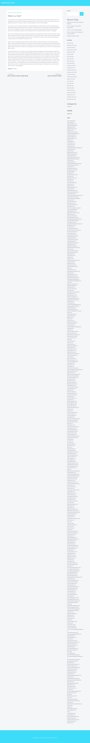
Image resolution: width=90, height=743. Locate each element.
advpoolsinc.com (70, 507)
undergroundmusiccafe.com (73, 719)
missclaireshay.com (71, 120)
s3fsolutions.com (71, 227)
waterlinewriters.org (71, 540)
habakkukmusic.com (71, 558)
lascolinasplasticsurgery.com (73, 600)
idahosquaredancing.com (72, 252)
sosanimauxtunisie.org (72, 182)
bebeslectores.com (71, 214)
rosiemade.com (70, 273)
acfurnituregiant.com (71, 136)
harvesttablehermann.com (73, 220)
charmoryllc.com (70, 364)
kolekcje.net (69, 318)
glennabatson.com (71, 380)
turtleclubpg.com (71, 491)
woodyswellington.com (72, 645)
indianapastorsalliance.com (73, 510)
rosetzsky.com (70, 409)
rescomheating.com (71, 713)
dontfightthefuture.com (72, 236)
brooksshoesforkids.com (72, 531)
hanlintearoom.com (71, 686)
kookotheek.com (70, 189)
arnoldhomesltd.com (71, 238)
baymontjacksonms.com (72, 466)
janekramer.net (70, 439)
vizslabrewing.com (71, 261)
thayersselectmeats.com (72, 532)
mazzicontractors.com (72, 640)
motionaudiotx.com (71, 710)
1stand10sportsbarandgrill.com (74, 280)
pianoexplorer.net (71, 635)
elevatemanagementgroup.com (74, 691)
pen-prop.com (70, 566)
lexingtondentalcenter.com (73, 299)
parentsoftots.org (71, 543)
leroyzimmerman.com (72, 692)
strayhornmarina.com (71, 382)
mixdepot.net (70, 623)
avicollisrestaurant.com (72, 501)
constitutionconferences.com (73, 518)
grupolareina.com (71, 206)
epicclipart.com (70, 176)
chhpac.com (69, 707)
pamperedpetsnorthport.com (73, 271)
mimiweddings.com (71, 715)
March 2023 (69, 90)
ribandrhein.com (70, 317)
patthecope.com (70, 520)
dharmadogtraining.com (72, 708)
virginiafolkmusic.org (71, 314)
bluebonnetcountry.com (72, 174)
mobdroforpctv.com (71, 350)
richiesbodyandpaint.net (72, 125)
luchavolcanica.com (71, 486)
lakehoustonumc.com (72, 556)
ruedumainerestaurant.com (73, 407)
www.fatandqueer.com (72, 583)
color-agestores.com (71, 337)
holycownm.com (70, 488)
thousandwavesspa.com (72, 496)
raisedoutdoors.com (71, 244)
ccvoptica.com (70, 612)
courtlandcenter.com (71, 497)
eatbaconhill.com (71, 146)
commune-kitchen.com (72, 394)
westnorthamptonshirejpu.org (73, 198)
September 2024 (71, 49)
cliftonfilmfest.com (71, 241)
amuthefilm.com (70, 396)
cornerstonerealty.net (72, 627)
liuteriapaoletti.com (71, 472)
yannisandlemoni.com (71, 265)
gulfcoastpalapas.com (72, 537)
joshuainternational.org (72, 562)
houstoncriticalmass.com (72, 368)
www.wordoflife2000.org (72, 250)
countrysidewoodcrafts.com (73, 157)
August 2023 (70, 79)
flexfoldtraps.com (71, 578)
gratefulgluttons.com (72, 349)
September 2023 (71, 76)
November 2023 (70, 72)
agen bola (69, 113)
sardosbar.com (70, 257)
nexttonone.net (70, 559)
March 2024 (69, 63)
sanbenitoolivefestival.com (73, 353)
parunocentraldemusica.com (73, 654)
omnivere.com (70, 139)
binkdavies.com (70, 390)
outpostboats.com (71, 344)
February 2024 (70, 65)
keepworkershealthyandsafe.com (74, 163)
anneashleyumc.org (71, 585)
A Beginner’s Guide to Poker (73, 36)
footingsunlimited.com (72, 589)
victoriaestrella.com (71, 494)
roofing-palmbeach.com (72, 234)
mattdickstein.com (71, 553)
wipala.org (69, 339)
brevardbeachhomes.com (72, 228)
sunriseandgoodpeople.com (73, 474)
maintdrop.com (70, 179)
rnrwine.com (69, 697)
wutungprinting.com (71, 461)
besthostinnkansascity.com (73, 716)
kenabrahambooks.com (72, 393)
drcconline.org (70, 502)
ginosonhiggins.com (71, 459)
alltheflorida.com (71, 673)
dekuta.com (69, 619)
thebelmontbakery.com (72, 154)
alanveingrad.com (71, 458)
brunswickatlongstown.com (73, 436)
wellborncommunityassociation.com (75, 195)
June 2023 (69, 83)
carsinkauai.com (70, 677)
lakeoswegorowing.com (72, 699)
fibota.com (69, 651)
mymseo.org (69, 705)
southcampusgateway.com (73, 192)
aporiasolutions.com (71, 534)
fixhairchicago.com (71, 515)
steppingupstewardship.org (73, 610)
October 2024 (70, 47)
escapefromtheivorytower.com (74, 230)
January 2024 (70, 67)
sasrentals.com (70, 290)
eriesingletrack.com (71, 269)
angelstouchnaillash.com (72, 284)
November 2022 (70, 99)
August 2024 (70, 52)
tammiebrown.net (71, 445)
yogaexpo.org (70, 330)
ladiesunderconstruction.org (73, 212)
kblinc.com (69, 268)
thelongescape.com (71, 448)
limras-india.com (70, 122)
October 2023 (70, 74)
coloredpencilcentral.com (72, 239)
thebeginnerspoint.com (72, 360)
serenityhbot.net (70, 561)
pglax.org (69, 469)
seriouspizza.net (70, 523)
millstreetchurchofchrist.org (73, 678)
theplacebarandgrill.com (72, 504)
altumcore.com (70, 526)
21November (19, 12)
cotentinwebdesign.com (72, 209)
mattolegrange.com (71, 450)
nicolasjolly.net (70, 399)
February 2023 (70, 92)
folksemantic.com (71, 255)
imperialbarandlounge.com (73, 242)
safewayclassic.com (71, 155)
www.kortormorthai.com (72, 581)
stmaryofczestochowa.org (73, 426)
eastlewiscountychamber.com (73, 374)
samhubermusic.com (71, 721)
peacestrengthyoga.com (72, 575)
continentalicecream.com (72, 387)
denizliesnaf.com (71, 516)
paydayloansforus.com (72, 152)
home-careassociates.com (73, 331)
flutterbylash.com (71, 684)
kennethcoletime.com (72, 433)
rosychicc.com (70, 342)
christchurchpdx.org (71, 391)
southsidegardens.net (71, 637)
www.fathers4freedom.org (73, 569)
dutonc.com (69, 447)
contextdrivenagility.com (72, 421)
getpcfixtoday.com (71, 171)
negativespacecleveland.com (73, 471)
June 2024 (69, 56)
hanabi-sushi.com (71, 616)
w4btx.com (69, 282)
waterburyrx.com (8, 2)
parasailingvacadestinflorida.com (74, 680)
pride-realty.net (70, 681)
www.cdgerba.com (71, 653)
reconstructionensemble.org (73, 483)
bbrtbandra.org (70, 173)
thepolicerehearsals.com (72, 371)
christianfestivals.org (71, 453)
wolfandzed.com (71, 618)
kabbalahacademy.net (72, 285)
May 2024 (69, 58)
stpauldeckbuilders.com (72, 588)
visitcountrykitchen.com (72, 455)
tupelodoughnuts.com (72, 274)
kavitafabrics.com (71, 485)
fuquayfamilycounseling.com (73, 700)
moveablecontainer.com (72, 204)
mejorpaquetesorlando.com (73, 279)
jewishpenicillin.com (71, 307)
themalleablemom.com (72, 431)
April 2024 (69, 61)
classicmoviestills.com (72, 355)
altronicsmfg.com (71, 144)
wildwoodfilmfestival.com (73, 196)
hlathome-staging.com (72, 296)
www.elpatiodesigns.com (72, 648)
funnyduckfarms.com (71, 688)
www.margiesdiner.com (72, 594)
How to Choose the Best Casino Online (17, 75)
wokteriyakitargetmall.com (73, 298)
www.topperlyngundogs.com (73, 570)
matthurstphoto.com (71, 672)
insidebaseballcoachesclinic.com (74, 675)
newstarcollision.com (71, 288)
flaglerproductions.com (72, 383)
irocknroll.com (70, 249)
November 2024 (70, 45)
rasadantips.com (70, 141)
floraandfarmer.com (71, 225)
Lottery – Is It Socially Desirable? (74, 29)
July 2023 (69, 81)
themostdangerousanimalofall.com (75, 369)
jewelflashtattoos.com (72, 170)
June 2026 (69, 43)
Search (68, 10)
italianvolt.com (70, 258)
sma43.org (69, 604)
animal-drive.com (71, 528)
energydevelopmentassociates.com (75, 223)
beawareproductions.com (72, 420)
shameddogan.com (71, 542)
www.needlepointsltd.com (73, 597)
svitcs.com (69, 521)
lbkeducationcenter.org (72, 322)
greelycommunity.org (71, 406)
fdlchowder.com (70, 596)
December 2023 (70, 70)
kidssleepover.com (71, 149)
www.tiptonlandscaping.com (73, 608)
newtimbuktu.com (71, 143)
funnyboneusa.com (71, 480)
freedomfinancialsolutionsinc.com (74, 577)
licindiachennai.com (71, 127)
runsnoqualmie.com (71, 591)
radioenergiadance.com (72, 187)
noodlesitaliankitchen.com (73, 165)
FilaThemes (55, 737)
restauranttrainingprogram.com (74, 304)
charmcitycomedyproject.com (73, 418)
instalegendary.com (71, 162)
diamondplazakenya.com (72, 661)
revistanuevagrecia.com (72, 412)
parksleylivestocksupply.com (73, 334)
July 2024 (69, 54)
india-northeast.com (71, 233)
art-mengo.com (70, 442)
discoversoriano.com (71, 358)
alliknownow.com (71, 372)
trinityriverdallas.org (71, 323)
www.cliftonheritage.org (72, 602)
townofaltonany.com (71, 467)
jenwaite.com (70, 689)
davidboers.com (70, 550)
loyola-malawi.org (71, 341)
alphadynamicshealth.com (73, 683)
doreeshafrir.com (70, 417)
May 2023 (69, 85)
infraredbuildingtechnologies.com (74, 219)
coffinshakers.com (71, 425)
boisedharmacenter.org (72, 336)
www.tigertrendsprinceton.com (74, 567)
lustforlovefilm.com (71, 398)
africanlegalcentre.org (72, 402)
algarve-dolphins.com (72, 456)
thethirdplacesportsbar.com (73, 642)
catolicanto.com (70, 320)
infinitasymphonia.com (72, 401)
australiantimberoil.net (72, 215)
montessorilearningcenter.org (73, 667)
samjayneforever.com (72, 670)
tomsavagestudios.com (72, 309)
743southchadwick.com (72, 231)
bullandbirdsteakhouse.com (73, 599)
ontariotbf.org (70, 160)
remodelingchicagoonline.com (73, 605)
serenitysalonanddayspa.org (73, 133)
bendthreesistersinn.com (72, 477)
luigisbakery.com (70, 615)
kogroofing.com (70, 184)
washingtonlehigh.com (72, 613)
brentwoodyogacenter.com (73, 607)
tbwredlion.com (70, 662)
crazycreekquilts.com (71, 388)
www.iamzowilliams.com (72, 632)
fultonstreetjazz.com (72, 201)
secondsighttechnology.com (73, 292)
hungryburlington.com (72, 434)
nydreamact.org (70, 166)
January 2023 (70, 94)
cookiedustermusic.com (72, 482)
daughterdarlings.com (72, 128)
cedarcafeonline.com (71, 135)
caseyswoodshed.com (72, 513)
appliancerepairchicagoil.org (73, 158)
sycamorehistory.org (71, 626)
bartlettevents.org (71, 203)
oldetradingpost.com (71, 211)
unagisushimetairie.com (72, 168)
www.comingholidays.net (72, 361)
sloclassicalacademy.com (72, 377)
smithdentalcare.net (71, 718)
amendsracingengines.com (72, 580)
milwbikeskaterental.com (72, 464)
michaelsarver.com (71, 293)
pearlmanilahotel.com (72, 177)
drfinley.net (69, 694)
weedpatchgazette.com (72, 266)
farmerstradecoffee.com (72, 547)
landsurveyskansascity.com (73, 586)
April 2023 (69, 88)
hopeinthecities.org (71, 347)
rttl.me (68, 711)
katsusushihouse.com (71, 404)
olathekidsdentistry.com (72, 276)
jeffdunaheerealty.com (72, 574)
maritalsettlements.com (72, 463)
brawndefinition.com (71, 385)
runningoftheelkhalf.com (72, 572)
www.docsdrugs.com (71, 593)
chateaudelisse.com (71, 193)
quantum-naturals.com (72, 665)
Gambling (14, 68)
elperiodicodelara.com (72, 124)
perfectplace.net (70, 325)
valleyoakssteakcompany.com (73, 512)
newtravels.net (70, 151)
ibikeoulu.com (70, 423)
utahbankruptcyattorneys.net (73, 247)
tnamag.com (70, 529)
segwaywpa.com (70, 536)
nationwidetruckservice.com (73, 490)
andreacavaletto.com (72, 333)
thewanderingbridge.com (72, 429)
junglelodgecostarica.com (72, 452)
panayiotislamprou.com (72, 190)
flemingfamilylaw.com (72, 696)
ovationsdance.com (71, 315)
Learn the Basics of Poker (54, 75)
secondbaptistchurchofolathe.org (74, 703)
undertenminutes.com (72, 138)
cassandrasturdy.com (71, 352)
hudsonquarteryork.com (72, 650)
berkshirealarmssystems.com (73, 260)
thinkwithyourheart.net (72, 246)
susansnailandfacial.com (72, 564)
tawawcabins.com (71, 253)
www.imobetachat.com (72, 551)
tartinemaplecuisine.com (72, 437)
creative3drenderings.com (72, 545)
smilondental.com (71, 287)
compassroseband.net (72, 524)
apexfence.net (70, 722)
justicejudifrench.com (71, 428)
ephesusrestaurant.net (72, 643)
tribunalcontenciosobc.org (73, 375)
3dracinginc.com (70, 366)
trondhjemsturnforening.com (73, 659)
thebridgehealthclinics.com (73, 539)
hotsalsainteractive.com (72, 131)
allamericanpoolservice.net (73, 306)
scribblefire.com (70, 328)
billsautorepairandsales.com (73, 664)
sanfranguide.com (71, 363)
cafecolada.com (70, 356)
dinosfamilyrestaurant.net (73, 217)
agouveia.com (70, 702)
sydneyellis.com (70, 301)
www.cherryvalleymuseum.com (74, 208)
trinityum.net (70, 638)
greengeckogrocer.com (72, 295)
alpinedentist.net (71, 185)
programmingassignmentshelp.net (74, 147)
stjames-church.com (71, 414)
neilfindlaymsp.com (71, 499)
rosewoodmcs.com (71, 624)
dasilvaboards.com (71, 379)
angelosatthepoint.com (72, 509)
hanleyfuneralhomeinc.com (73, 277)
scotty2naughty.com (71, 415)
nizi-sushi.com (70, 440)
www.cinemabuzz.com (72, 621)
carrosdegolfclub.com (72, 222)
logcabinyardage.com (71, 548)
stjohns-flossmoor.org (72, 478)
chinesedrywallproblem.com (73, 475)
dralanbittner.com (71, 263)
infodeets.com (70, 130)
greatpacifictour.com (71, 493)
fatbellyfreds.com (71, 646)
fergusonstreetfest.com (72, 669)
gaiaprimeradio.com (71, 444)
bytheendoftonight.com (72, 345)
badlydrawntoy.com (71, 555)
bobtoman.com (70, 181)
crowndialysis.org (71, 303)
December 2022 (70, 97)
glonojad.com (70, 410)
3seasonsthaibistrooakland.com (74, 326)
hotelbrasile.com (71, 200)
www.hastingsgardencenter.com (74, 634)
